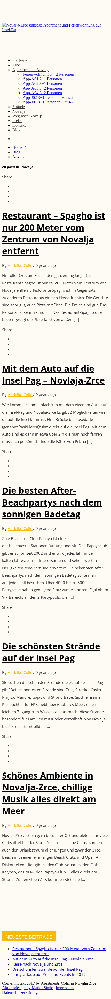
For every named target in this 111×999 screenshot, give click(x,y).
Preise (17, 120)
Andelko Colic (20, 265)
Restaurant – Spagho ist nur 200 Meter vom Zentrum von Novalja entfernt (53, 233)
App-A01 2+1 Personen (42, 79)
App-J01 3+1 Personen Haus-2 (48, 102)
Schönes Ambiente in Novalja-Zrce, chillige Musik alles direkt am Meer (49, 793)
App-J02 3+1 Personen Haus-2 (48, 97)
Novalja (18, 111)
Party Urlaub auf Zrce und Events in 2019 (49, 974)
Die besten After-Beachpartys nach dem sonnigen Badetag (52, 502)
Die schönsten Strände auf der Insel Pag (51, 652)
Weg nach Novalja (27, 116)
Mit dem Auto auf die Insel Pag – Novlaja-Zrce (53, 374)
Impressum (65, 988)
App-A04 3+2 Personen (42, 93)
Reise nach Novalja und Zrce (37, 964)
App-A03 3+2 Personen (42, 88)
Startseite (19, 60)
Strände (18, 107)
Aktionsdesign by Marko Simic (27, 988)
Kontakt (19, 125)
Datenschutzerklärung (20, 992)
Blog (16, 130)
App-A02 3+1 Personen (42, 83)
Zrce (16, 65)
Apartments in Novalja (30, 69)
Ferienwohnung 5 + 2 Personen (48, 74)
